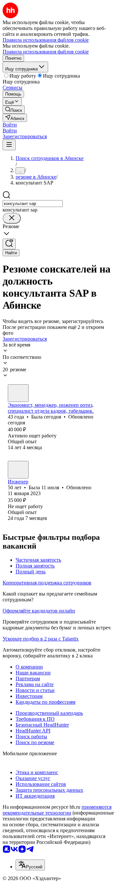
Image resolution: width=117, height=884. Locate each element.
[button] (10, 124)
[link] (14, 110)
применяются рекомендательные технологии (57, 810)
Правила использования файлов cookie (46, 51)
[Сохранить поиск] (9, 244)
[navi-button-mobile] (9, 145)
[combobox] (33, 203)
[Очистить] (12, 218)
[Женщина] (18, 393)
